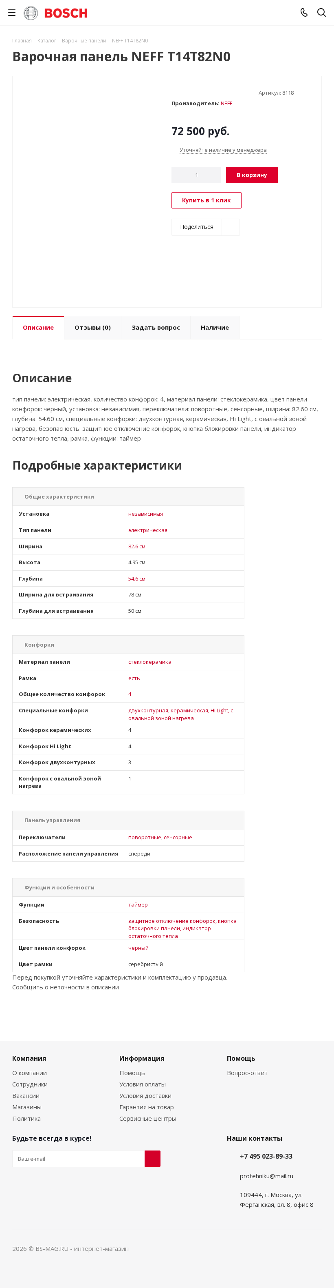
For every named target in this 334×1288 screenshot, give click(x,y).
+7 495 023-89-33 (266, 1156)
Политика (26, 1118)
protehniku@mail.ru (266, 1176)
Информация (142, 1058)
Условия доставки (145, 1095)
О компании (29, 1073)
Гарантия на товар (146, 1107)
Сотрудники (30, 1084)
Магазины (27, 1107)
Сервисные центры (147, 1118)
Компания (29, 1058)
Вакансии (26, 1095)
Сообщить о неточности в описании (65, 987)
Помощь (132, 1073)
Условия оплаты (142, 1084)
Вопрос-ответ (247, 1073)
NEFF (226, 103)
